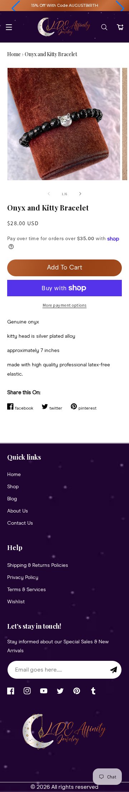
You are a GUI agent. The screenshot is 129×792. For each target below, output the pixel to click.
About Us (17, 511)
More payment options (65, 305)
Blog (12, 498)
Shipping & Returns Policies (37, 565)
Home (14, 54)
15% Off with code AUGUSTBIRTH (64, 5)
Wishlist (16, 601)
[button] (16, 8)
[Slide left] (49, 194)
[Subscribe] (113, 669)
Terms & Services (26, 589)
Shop (13, 486)
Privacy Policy (22, 577)
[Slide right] (80, 194)
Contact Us (20, 523)
